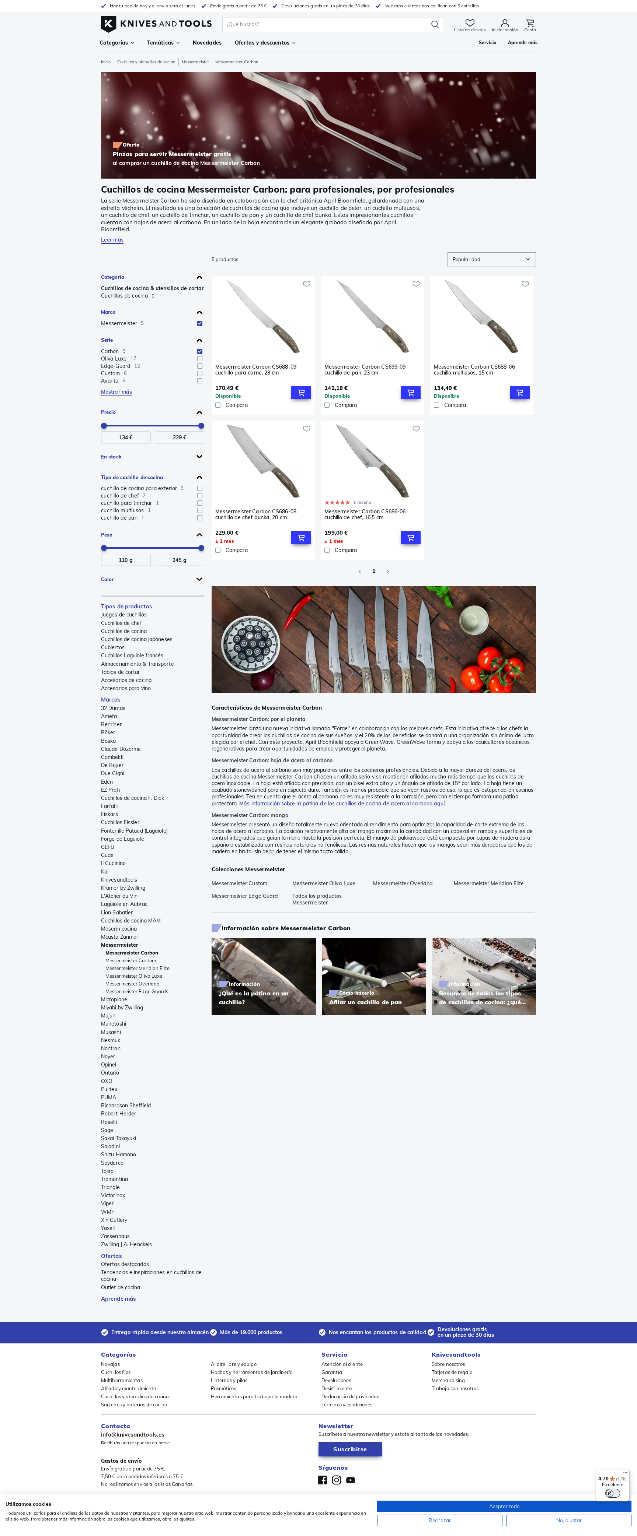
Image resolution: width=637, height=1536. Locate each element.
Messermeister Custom (130, 960)
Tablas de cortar (120, 672)
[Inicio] (156, 22)
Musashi (111, 1032)
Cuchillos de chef (121, 623)
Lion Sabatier (117, 912)
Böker (108, 732)
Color (107, 579)
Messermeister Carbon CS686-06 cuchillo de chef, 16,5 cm (364, 515)
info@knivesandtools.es (132, 1434)
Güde (107, 855)
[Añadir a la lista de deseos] (307, 284)
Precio (108, 412)
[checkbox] (199, 323)
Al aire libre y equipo (234, 1364)
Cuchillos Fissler (120, 822)
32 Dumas (113, 708)
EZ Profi (110, 790)
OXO (106, 1081)
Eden (107, 781)
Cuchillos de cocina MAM (131, 920)
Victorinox (113, 1195)
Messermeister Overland (132, 984)
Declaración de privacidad (350, 1396)
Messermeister (195, 61)
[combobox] (492, 259)
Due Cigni (112, 773)
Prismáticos (223, 1388)
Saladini (110, 1146)
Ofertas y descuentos (262, 42)
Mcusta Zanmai (119, 937)
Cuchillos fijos (116, 1372)
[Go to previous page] (360, 571)
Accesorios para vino (126, 688)
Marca (108, 312)
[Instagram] (337, 1480)
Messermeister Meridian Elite (137, 968)
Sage (107, 1130)
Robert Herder (118, 1113)
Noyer (108, 1056)
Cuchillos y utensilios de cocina (146, 61)
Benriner (111, 724)
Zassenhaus (115, 1236)
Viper (107, 1203)
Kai (104, 871)
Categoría (112, 277)
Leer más (112, 239)
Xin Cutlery (114, 1220)
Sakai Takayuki (118, 1138)
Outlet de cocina (120, 1287)
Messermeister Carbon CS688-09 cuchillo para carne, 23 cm (255, 370)
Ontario (110, 1072)
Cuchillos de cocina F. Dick (132, 798)
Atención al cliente (342, 1364)
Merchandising (448, 1380)
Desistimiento (336, 1388)
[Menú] (625, 1474)
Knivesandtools (119, 879)
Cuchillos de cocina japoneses (137, 639)
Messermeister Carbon (131, 953)
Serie (107, 340)
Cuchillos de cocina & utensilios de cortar (152, 288)
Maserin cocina (119, 928)
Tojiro (107, 1171)
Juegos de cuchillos (124, 614)
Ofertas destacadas (125, 1264)
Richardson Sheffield (126, 1105)
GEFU (107, 847)
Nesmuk (111, 1040)
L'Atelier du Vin (119, 896)
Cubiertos (113, 647)
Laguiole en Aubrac (124, 904)
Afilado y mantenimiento (128, 1388)
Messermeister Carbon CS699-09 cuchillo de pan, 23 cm (364, 370)
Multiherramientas (122, 1380)
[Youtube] (351, 1480)
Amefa (109, 716)
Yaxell (108, 1228)
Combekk (112, 757)
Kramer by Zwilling (123, 888)
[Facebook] (323, 1480)
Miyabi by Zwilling (122, 1007)
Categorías (114, 42)
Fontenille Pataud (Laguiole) (134, 830)
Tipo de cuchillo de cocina (132, 477)
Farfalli (109, 806)
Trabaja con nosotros (455, 1388)
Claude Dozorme (121, 749)
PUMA (108, 1097)
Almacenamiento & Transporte (137, 664)
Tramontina (114, 1179)
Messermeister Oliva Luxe (133, 976)
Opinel (108, 1064)
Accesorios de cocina (126, 680)
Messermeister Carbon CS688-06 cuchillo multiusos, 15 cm (474, 370)
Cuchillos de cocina (124, 631)
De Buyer (112, 765)
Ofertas (111, 1255)
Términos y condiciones (346, 1404)
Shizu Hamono (118, 1154)
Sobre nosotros (448, 1364)
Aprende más (118, 1298)
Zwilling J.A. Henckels (126, 1244)
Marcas (111, 699)
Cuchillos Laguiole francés (132, 655)
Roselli (109, 1122)
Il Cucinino (113, 863)
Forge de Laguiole (122, 839)
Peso (106, 535)
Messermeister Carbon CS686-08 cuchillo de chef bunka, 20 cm (255, 515)
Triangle (110, 1187)
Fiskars (109, 814)
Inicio (106, 61)
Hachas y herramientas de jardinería (252, 1372)
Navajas (110, 1364)
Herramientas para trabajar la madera (254, 1396)
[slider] (104, 426)
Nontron (111, 1048)
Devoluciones (336, 1380)
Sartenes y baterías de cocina (134, 1404)
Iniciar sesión (505, 29)
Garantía (331, 1372)
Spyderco (112, 1163)
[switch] (612, 1493)
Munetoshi (113, 1023)
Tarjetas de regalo (452, 1372)
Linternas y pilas (229, 1380)
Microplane (114, 999)
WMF (107, 1212)
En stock (111, 457)
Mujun (108, 1015)
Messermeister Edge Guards (136, 991)
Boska (108, 741)
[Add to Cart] (301, 392)
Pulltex (109, 1089)
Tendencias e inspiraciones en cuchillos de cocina (151, 1275)
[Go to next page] (388, 571)
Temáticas (160, 42)
